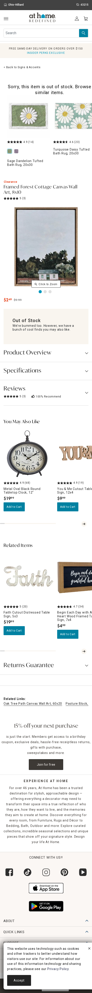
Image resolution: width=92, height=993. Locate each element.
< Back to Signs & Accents (22, 67)
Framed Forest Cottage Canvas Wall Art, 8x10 (40, 190)
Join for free (46, 764)
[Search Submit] (83, 33)
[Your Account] (76, 18)
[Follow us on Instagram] (46, 872)
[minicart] (85, 18)
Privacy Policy (58, 969)
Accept (19, 980)
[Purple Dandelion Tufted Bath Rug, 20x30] (17, 151)
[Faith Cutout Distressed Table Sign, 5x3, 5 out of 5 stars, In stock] (29, 577)
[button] (42, 18)
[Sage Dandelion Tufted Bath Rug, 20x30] (10, 151)
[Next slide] (84, 524)
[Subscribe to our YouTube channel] (83, 872)
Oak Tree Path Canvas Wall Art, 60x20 (33, 703)
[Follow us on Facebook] (9, 872)
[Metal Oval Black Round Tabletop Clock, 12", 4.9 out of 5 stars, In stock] (29, 454)
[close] (89, 949)
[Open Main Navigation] (6, 19)
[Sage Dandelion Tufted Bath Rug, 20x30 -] (28, 116)
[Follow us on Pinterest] (64, 872)
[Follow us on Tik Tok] (27, 872)
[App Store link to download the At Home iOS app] (46, 887)
